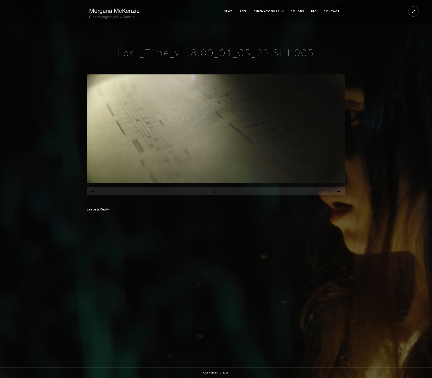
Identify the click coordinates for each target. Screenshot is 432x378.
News (228, 11)
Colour (297, 11)
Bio (314, 11)
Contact (332, 11)
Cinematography (269, 11)
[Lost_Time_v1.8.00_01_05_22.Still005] (216, 182)
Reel (243, 11)
